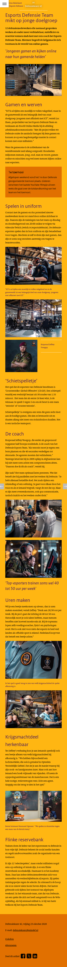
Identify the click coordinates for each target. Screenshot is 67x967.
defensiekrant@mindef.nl (25, 930)
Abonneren (11, 945)
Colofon (9, 938)
